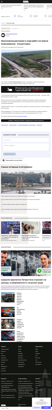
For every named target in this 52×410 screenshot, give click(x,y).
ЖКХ (2, 353)
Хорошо (46, 407)
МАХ (36, 392)
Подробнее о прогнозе (5, 16)
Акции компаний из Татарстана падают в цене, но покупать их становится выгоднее (21, 336)
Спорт (20, 346)
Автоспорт (20, 357)
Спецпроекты (38, 364)
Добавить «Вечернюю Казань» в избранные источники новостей (26, 120)
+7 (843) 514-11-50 (9, 381)
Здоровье (37, 353)
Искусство (37, 357)
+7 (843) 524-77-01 (27, 381)
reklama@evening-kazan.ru (27, 383)
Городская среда (10, 23)
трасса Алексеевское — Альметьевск (26, 125)
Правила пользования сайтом (8, 395)
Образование (4, 366)
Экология (3, 368)
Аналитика (6, 247)
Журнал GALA (39, 346)
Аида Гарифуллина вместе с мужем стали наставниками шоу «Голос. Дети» (30, 237)
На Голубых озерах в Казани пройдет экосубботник (14, 204)
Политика (3, 355)
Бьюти (36, 351)
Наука (2, 364)
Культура (3, 362)
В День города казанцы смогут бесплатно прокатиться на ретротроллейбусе (20, 199)
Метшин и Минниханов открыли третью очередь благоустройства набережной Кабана (34, 6)
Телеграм (37, 385)
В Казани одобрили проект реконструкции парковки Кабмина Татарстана (19, 209)
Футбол (19, 349)
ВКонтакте (37, 381)
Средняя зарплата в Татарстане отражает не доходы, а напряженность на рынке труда (23, 281)
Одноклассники (38, 390)
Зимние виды (21, 362)
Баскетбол (20, 355)
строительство (12, 125)
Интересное (21, 366)
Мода (36, 349)
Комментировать (9, 154)
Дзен (36, 387)
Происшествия (4, 360)
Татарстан (39, 125)
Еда (36, 360)
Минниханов (5, 125)
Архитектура (38, 362)
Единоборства (21, 364)
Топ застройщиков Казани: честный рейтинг (21, 311)
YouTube (37, 383)
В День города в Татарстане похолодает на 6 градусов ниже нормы (18, 196)
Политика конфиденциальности (8, 397)
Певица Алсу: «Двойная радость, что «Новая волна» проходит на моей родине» (10, 237)
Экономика (3, 357)
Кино (36, 355)
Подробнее (37, 407)
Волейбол (20, 353)
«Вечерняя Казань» (12, 34)
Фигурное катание (22, 360)
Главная (3, 23)
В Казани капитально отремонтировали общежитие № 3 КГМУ (11, 5)
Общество (3, 351)
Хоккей (19, 351)
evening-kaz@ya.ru (8, 383)
